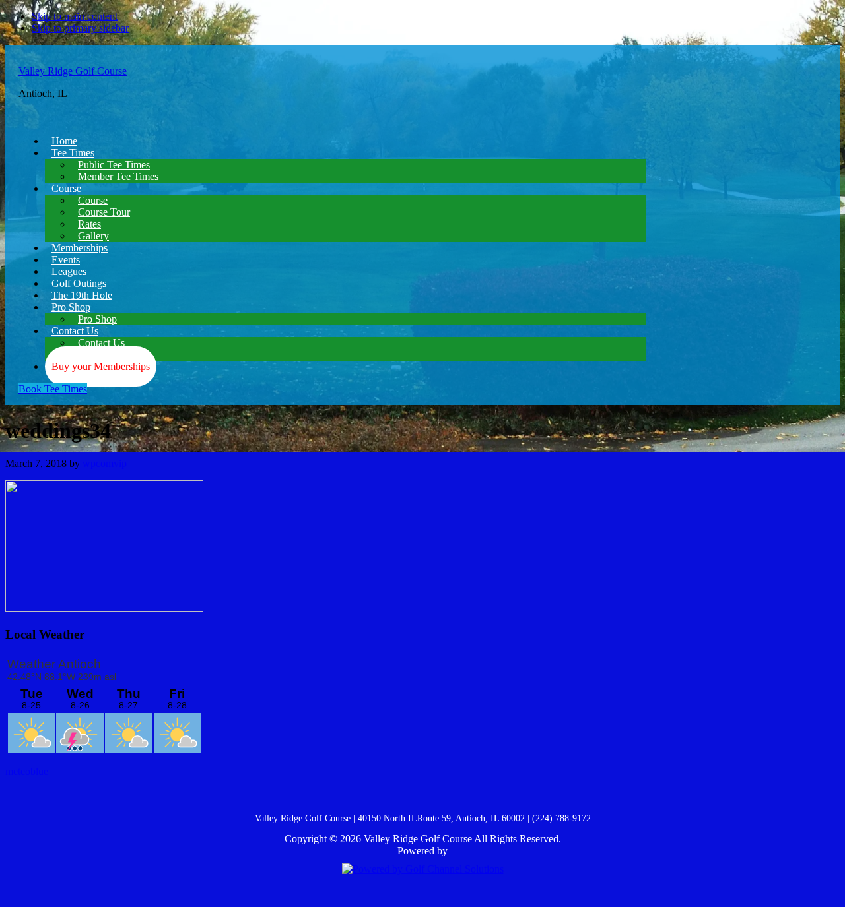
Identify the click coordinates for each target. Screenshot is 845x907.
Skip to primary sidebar (80, 28)
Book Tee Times (52, 388)
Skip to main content (75, 16)
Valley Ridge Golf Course (72, 71)
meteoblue (26, 771)
